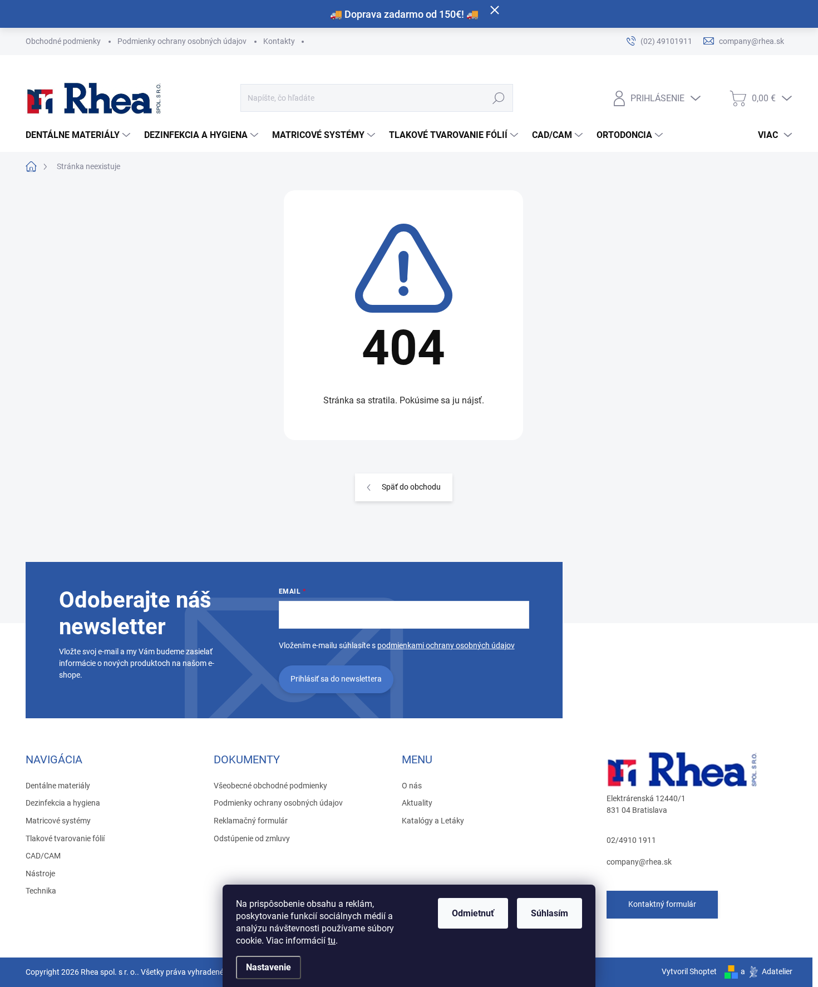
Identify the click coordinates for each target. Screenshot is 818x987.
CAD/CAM (43, 855)
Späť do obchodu (411, 486)
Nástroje (40, 873)
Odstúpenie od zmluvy (252, 838)
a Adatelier (766, 971)
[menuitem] (79, 135)
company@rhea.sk (639, 861)
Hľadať (498, 97)
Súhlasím (549, 913)
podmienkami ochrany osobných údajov (446, 645)
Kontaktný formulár (662, 904)
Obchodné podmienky (63, 41)
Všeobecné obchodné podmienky (270, 785)
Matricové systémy (58, 820)
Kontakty (279, 41)
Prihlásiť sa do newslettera (336, 678)
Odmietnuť (473, 913)
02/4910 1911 (631, 840)
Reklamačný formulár (251, 820)
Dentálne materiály (58, 785)
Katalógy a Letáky (433, 820)
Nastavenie (268, 967)
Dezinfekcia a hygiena (63, 802)
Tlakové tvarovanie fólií (65, 838)
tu (332, 940)
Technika (41, 890)
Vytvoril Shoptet (689, 971)
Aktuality (417, 802)
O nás (412, 785)
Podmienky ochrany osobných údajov (182, 41)
